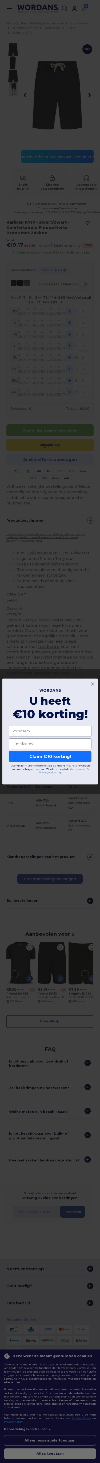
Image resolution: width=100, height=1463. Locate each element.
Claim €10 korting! (50, 756)
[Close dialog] (92, 684)
